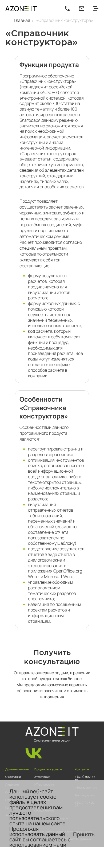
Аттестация (42, 777)
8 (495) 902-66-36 (86, 778)
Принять (84, 834)
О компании (13, 777)
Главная (22, 20)
